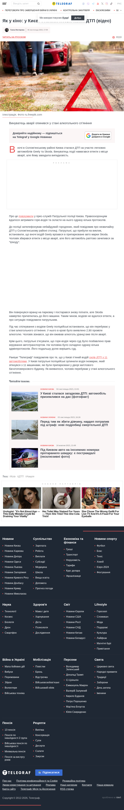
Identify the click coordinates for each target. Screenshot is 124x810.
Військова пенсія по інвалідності (16, 744)
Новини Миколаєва (15, 593)
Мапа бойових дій (15, 666)
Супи (38, 740)
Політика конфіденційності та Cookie (37, 781)
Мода (100, 622)
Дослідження (42, 632)
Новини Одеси (13, 561)
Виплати (40, 556)
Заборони (102, 682)
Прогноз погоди (44, 588)
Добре (77, 18)
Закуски (39, 756)
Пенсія (7, 723)
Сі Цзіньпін (72, 680)
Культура (102, 632)
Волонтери (11, 687)
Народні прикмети (107, 672)
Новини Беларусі (75, 638)
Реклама (50, 785)
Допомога (40, 583)
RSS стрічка (67, 789)
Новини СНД (73, 627)
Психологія (41, 627)
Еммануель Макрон (77, 685)
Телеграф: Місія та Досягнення (38, 789)
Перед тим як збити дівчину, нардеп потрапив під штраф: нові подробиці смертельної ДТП (74, 423)
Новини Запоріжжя (15, 572)
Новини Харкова (14, 551)
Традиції (101, 677)
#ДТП (20, 476)
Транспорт (72, 554)
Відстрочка (41, 677)
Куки (65, 18)
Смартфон (11, 632)
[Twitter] (102, 4)
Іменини (101, 693)
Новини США (73, 616)
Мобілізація (42, 659)
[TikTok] (111, 3)
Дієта (38, 622)
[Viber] (88, 4)
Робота (39, 551)
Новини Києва (47, 389)
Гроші (69, 549)
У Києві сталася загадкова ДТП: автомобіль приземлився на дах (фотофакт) (73, 395)
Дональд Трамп (74, 674)
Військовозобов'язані (47, 682)
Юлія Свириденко (76, 712)
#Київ (12, 476)
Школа (39, 572)
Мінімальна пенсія (15, 751)
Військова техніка (14, 693)
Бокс (99, 551)
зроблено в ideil (112, 798)
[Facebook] (83, 3)
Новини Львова (13, 567)
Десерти (40, 745)
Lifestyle (101, 604)
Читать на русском (14, 37)
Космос (9, 616)
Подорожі (102, 627)
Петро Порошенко (76, 701)
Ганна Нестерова (17, 30)
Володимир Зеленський (72, 668)
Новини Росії (73, 622)
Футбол (101, 545)
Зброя (8, 682)
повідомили (26, 216)
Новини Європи (75, 611)
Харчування (42, 616)
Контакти (87, 785)
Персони (70, 659)
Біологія (9, 622)
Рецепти (39, 723)
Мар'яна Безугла (75, 706)
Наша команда (105, 785)
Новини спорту (106, 538)
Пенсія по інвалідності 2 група (16, 736)
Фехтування (103, 572)
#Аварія (29, 476)
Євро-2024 (103, 567)
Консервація (42, 735)
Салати (39, 751)
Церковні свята (105, 666)
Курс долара (73, 570)
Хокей (100, 561)
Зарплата (40, 545)
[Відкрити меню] (4, 3)
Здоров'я (40, 604)
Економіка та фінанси (73, 540)
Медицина (41, 567)
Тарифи (70, 565)
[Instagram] (106, 3)
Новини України (47, 417)
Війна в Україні (13, 659)
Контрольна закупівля (76, 10)
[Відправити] (38, 3)
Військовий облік (44, 687)
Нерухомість (73, 560)
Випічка (39, 730)
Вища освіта (42, 577)
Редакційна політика (73, 781)
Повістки (40, 666)
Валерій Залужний (76, 690)
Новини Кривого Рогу (17, 577)
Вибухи (9, 672)
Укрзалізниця (73, 576)
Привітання (103, 648)
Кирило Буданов (75, 696)
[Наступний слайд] (121, 10)
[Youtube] (98, 3)
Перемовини (12, 677)
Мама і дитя (42, 611)
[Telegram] (93, 3)
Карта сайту (9, 789)
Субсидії (40, 561)
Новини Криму (13, 588)
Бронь (38, 672)
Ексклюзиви (103, 10)
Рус (119, 3)
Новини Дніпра (13, 556)
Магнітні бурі (104, 643)
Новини (8, 538)
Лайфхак (102, 638)
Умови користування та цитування (21, 785)
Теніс (100, 556)
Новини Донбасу (14, 583)
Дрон (7, 627)
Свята (99, 659)
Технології (10, 611)
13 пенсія (10, 730)
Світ (67, 604)
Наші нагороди (68, 785)
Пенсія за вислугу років (15, 758)
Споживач (102, 616)
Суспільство (42, 538)
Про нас (6, 781)
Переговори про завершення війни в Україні (31, 10)
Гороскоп (102, 611)
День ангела (104, 687)
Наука (6, 604)
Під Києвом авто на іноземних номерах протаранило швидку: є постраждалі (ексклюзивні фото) (69, 453)
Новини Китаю (74, 632)
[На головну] (62, 3)
